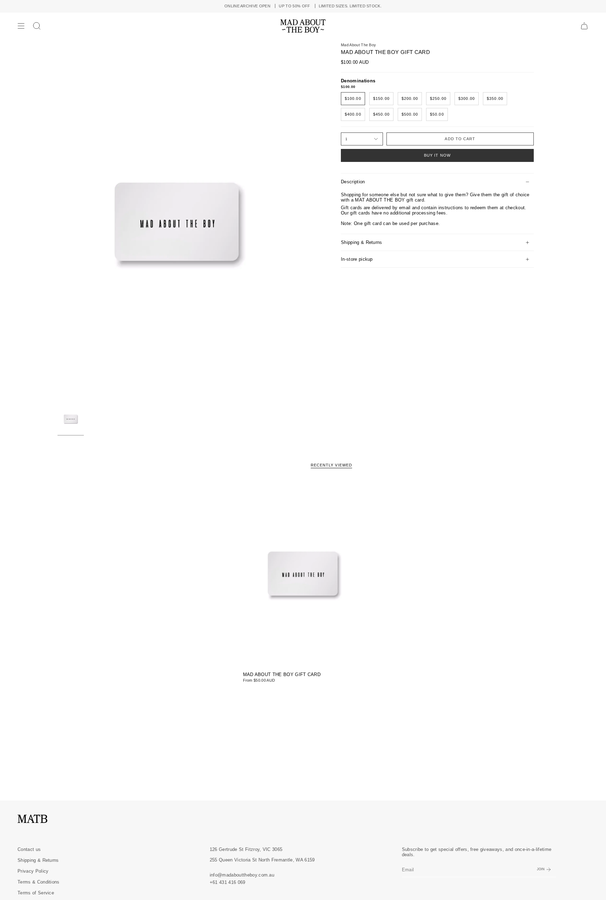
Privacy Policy (33, 871)
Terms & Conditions (39, 882)
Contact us (29, 849)
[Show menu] (21, 26)
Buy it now (437, 155)
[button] (37, 26)
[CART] (584, 26)
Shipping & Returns (361, 242)
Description (353, 181)
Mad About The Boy (358, 45)
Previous (57, 223)
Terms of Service (36, 892)
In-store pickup (357, 259)
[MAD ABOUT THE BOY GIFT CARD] (303, 574)
